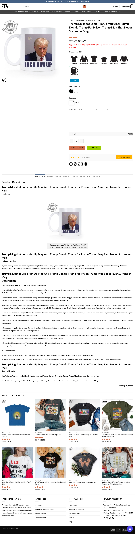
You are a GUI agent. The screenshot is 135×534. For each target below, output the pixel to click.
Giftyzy (18, 505)
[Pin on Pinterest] (82, 164)
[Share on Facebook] (71, 164)
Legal (71, 522)
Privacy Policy (40, 514)
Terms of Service (41, 518)
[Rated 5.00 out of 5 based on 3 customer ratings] (101, 37)
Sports (114, 12)
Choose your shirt (75, 52)
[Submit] (84, 6)
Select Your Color (75, 86)
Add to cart (77, 148)
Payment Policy (74, 514)
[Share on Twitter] (75, 164)
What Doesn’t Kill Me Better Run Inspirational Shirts (50, 483)
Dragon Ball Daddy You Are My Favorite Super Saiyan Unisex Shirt (117, 435)
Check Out (94, 148)
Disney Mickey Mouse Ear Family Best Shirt (83, 482)
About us (38, 505)
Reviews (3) (96, 176)
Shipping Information (76, 509)
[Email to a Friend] (78, 164)
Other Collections (93, 20)
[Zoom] (4, 80)
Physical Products (72, 12)
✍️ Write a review (124, 157)
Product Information (81, 176)
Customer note (74, 110)
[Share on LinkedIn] (86, 164)
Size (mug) (73, 98)
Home (14, 12)
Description (40, 176)
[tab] (40, 176)
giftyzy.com (128, 386)
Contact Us (73, 505)
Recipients (86, 12)
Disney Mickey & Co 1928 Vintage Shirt (48, 435)
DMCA (71, 518)
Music (107, 12)
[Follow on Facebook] (104, 518)
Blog (121, 12)
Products (45, 12)
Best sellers (23, 12)
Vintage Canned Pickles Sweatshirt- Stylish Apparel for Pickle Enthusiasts (116, 483)
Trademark (97, 12)
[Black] (71, 91)
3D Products (57, 12)
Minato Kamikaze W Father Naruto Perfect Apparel (16, 435)
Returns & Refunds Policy (44, 509)
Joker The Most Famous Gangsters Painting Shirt (83, 435)
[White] (76, 91)
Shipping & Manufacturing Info (59, 176)
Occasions (33, 12)
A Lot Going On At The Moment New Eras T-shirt (17, 483)
